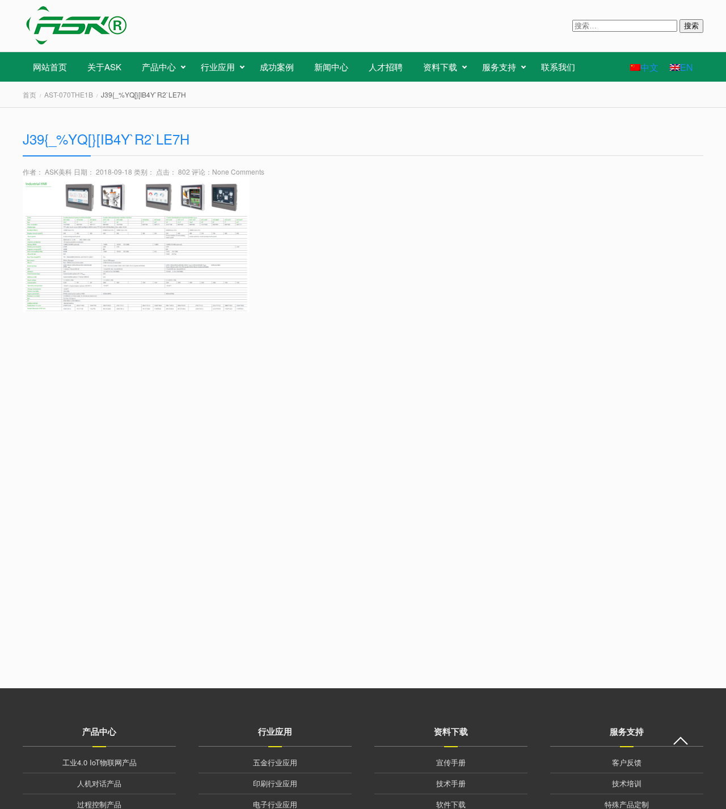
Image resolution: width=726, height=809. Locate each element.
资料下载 (440, 67)
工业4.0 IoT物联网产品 (99, 762)
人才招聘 (386, 67)
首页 (29, 94)
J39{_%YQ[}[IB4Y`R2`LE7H (106, 139)
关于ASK (104, 67)
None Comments (238, 171)
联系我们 (558, 67)
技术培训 (626, 783)
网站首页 (50, 67)
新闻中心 (331, 67)
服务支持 (499, 67)
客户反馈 (626, 762)
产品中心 (159, 67)
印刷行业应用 (275, 783)
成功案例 (277, 67)
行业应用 (218, 67)
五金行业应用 (275, 762)
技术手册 (451, 783)
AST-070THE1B (68, 94)
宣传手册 (451, 762)
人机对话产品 (99, 783)
